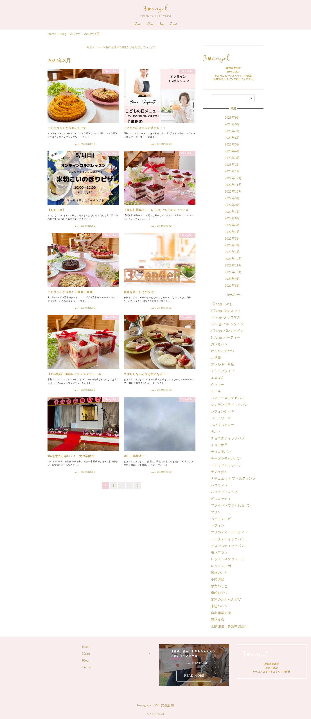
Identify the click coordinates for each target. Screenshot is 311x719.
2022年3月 (232, 238)
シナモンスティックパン (229, 404)
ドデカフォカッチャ (226, 465)
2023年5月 (232, 144)
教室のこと (219, 586)
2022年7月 (232, 211)
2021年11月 (233, 265)
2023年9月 (232, 117)
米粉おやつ (219, 593)
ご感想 (216, 358)
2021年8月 (232, 285)
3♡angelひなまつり (225, 310)
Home (86, 647)
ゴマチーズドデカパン (228, 398)
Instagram (144, 705)
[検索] (251, 98)
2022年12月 (233, 178)
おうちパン (219, 344)
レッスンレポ (221, 566)
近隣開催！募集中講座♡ (229, 626)
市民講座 (217, 579)
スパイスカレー (223, 425)
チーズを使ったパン (226, 458)
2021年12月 (233, 259)
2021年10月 (233, 272)
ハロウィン (219, 485)
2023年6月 (232, 138)
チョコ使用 (219, 445)
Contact (87, 667)
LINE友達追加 (163, 705)
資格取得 (217, 619)
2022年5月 (232, 225)
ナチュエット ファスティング (233, 478)
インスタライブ (223, 371)
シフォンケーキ (223, 411)
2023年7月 (232, 131)
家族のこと (219, 572)
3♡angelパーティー (225, 337)
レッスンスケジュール (228, 559)
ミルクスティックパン (228, 539)
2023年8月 (232, 124)
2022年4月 (232, 232)
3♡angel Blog (221, 304)
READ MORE (194, 675)
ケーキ (216, 391)
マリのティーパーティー (229, 532)
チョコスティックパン (228, 438)
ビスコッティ (221, 498)
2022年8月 (232, 205)
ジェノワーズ (221, 418)
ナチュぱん (219, 472)
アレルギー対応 (223, 364)
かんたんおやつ (223, 351)
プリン (216, 512)
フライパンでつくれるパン (231, 505)
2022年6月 (232, 218)
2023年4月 (232, 151)
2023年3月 (232, 158)
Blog (85, 660)
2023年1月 (232, 171)
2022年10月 (233, 191)
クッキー (217, 384)
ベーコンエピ (221, 519)
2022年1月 (232, 252)
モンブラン (219, 552)
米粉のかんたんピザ (226, 599)
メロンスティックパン (228, 546)
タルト (216, 431)
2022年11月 (233, 185)
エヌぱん (217, 378)
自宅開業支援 (221, 613)
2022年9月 (232, 198)
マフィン (217, 525)
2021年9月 (232, 279)
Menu (86, 653)
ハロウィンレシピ (224, 492)
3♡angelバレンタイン (227, 324)
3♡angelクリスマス (225, 317)
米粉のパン (219, 606)
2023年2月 (232, 164)
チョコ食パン (221, 451)
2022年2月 (232, 245)
